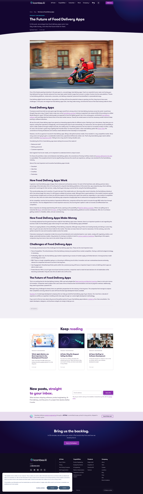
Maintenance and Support (77, 475)
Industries (71, 2)
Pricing (60, 464)
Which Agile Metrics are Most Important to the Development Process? (40, 356)
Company (86, 2)
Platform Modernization (78, 470)
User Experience (34, 308)
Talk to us (109, 2)
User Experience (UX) (45, 138)
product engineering (50, 415)
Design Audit (90, 462)
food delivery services (69, 113)
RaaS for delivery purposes (86, 208)
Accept (52, 487)
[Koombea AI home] (37, 3)
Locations (104, 470)
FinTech (54, 210)
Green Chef (101, 128)
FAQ (103, 477)
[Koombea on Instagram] (41, 470)
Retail (39, 210)
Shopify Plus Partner (78, 464)
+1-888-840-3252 (35, 466)
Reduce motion (108, 490)
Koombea (32, 294)
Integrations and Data (78, 472)
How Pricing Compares (64, 467)
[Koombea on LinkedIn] (31, 470)
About (103, 462)
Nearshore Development (64, 472)
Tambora (90, 470)
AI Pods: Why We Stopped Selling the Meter (69, 355)
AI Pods (53, 2)
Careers (103, 467)
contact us (91, 299)
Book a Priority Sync (71, 443)
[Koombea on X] (44, 470)
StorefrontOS (91, 467)
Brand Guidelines (106, 480)
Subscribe (108, 393)
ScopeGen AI (91, 464)
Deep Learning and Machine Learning (86, 281)
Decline (64, 487)
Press (103, 475)
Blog (93, 3)
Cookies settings (40, 487)
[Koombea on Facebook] (38, 470)
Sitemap (78, 490)
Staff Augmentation (63, 470)
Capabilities (61, 2)
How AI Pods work (107, 416)
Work (79, 2)
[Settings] (98, 2)
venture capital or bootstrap (86, 236)
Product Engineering (78, 462)
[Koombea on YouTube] (34, 470)
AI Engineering (76, 467)
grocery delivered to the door (104, 156)
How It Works (62, 462)
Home (31, 12)
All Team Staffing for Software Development (97, 355)
